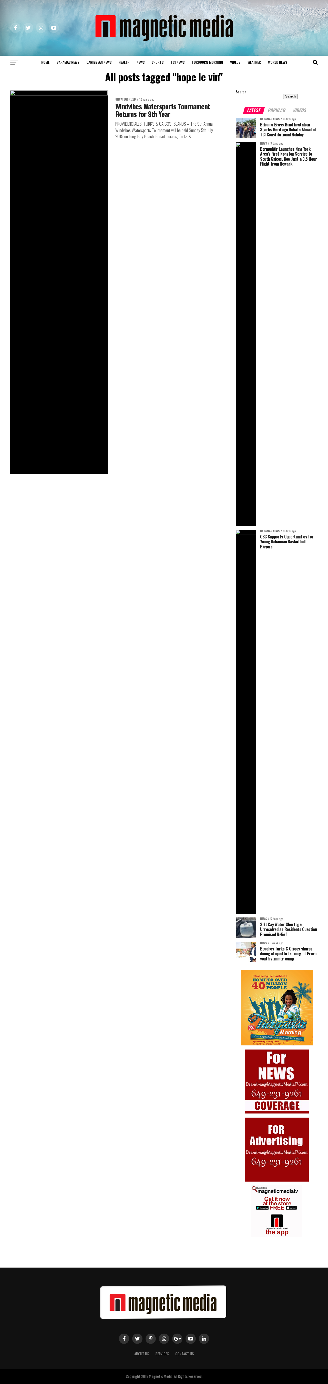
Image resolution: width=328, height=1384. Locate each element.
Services (162, 1353)
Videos (235, 62)
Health (124, 62)
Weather (254, 62)
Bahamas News (68, 62)
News (141, 62)
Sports (157, 62)
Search (241, 91)
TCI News (177, 62)
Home (45, 62)
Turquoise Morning (207, 62)
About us (141, 1353)
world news (277, 62)
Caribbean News (98, 62)
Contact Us (184, 1353)
